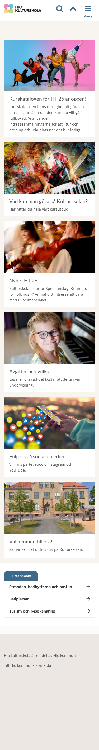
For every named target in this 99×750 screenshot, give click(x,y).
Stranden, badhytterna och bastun (40, 586)
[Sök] (60, 8)
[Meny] (87, 11)
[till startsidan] (22, 8)
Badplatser (19, 598)
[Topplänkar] (74, 9)
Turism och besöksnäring (32, 611)
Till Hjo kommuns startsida (27, 665)
